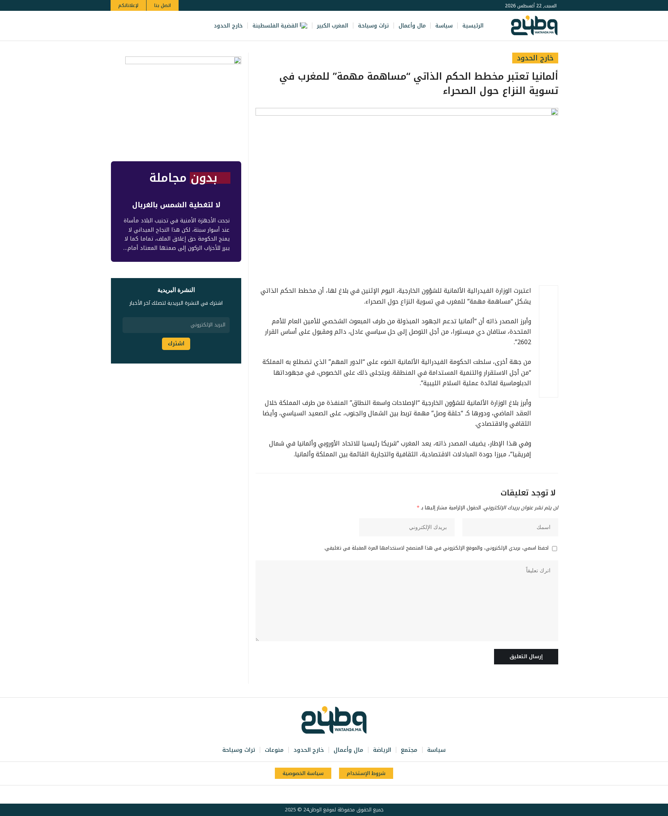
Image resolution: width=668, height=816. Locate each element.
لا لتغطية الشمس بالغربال (176, 205)
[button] (117, 25)
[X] (165, 25)
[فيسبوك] (174, 25)
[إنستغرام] (148, 25)
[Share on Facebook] (548, 295)
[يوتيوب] (157, 25)
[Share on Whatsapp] (548, 332)
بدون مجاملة (183, 178)
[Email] (548, 350)
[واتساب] (140, 25)
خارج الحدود (535, 58)
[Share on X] (548, 313)
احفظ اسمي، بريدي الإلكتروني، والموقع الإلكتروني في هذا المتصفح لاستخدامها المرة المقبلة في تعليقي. (436, 548)
